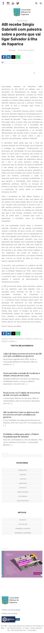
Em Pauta (22, 520)
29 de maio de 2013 (26, 50)
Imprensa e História (22, 528)
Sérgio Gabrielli (9, 341)
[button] (4, 57)
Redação (12, 50)
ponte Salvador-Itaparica (20, 339)
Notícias (23, 474)
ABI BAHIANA (22, 21)
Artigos (23, 479)
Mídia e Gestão (22, 492)
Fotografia (22, 496)
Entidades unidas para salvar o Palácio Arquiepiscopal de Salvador (21, 435)
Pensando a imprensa (23, 533)
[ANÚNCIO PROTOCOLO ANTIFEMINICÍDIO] (22, 564)
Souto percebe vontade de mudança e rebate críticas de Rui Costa (21, 374)
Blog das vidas (23, 500)
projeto (38, 339)
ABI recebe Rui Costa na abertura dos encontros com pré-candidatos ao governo (21, 414)
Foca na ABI (22, 524)
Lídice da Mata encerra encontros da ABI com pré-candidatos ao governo (22, 355)
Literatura (23, 483)
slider (4, 339)
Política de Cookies (9, 613)
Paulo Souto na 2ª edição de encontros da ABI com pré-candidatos (21, 394)
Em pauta (22, 487)
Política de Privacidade (11, 610)
